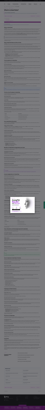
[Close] (22, 197)
